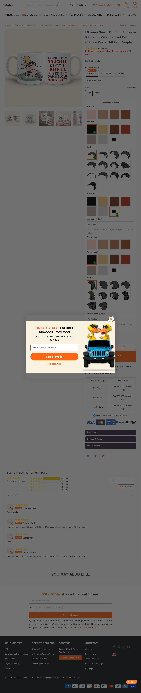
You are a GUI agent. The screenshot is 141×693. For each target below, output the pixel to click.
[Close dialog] (111, 319)
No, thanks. (54, 364)
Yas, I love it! (54, 357)
